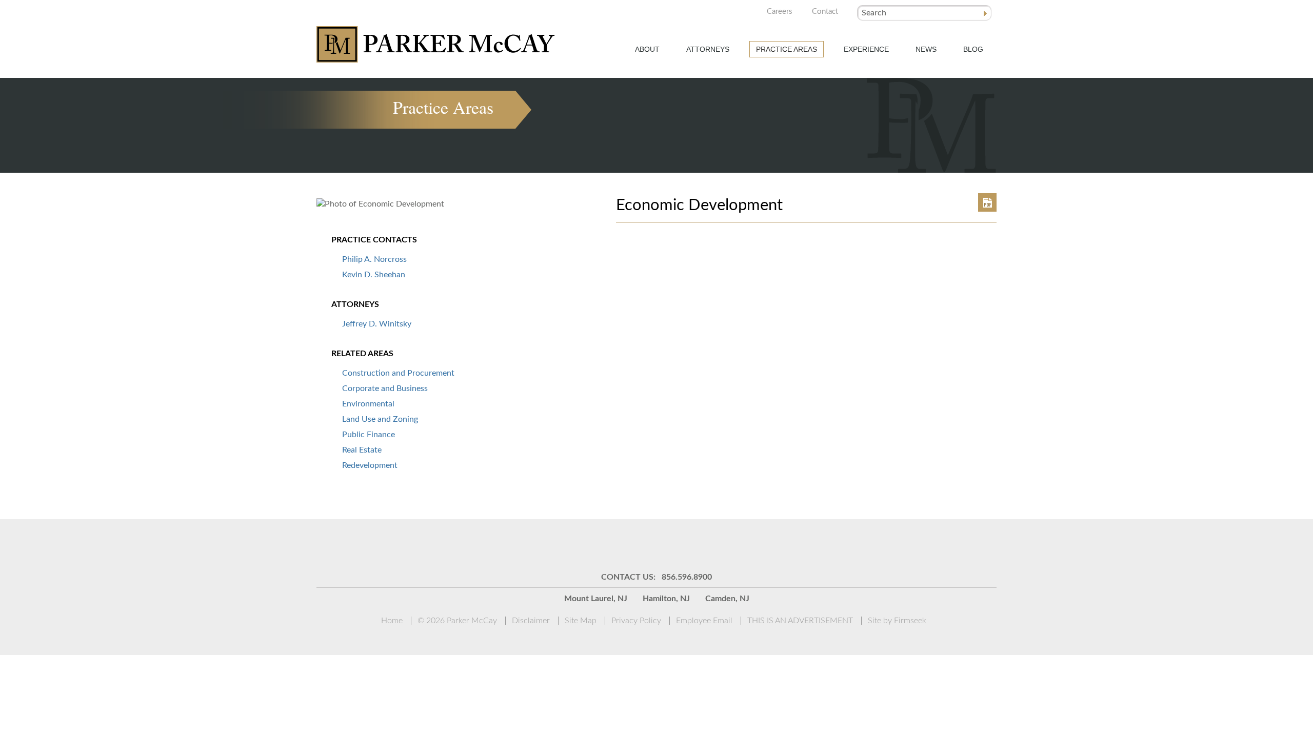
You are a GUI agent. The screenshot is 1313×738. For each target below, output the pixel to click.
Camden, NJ (727, 598)
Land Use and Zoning (380, 419)
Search (874, 13)
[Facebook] (695, 545)
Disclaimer (531, 621)
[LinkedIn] (643, 545)
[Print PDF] (987, 202)
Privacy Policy (636, 621)
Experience (866, 49)
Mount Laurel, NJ (595, 598)
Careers (779, 11)
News (926, 49)
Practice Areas (786, 49)
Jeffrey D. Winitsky (376, 324)
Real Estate (362, 450)
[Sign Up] (592, 545)
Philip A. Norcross (374, 259)
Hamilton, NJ (666, 598)
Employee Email (704, 621)
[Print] (720, 545)
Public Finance (368, 434)
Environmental (368, 404)
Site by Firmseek (897, 621)
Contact (825, 11)
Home (392, 621)
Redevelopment (369, 465)
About (647, 49)
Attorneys (707, 49)
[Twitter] (669, 545)
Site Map (580, 621)
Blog (973, 49)
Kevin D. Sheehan (373, 275)
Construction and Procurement (398, 373)
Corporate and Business (385, 388)
